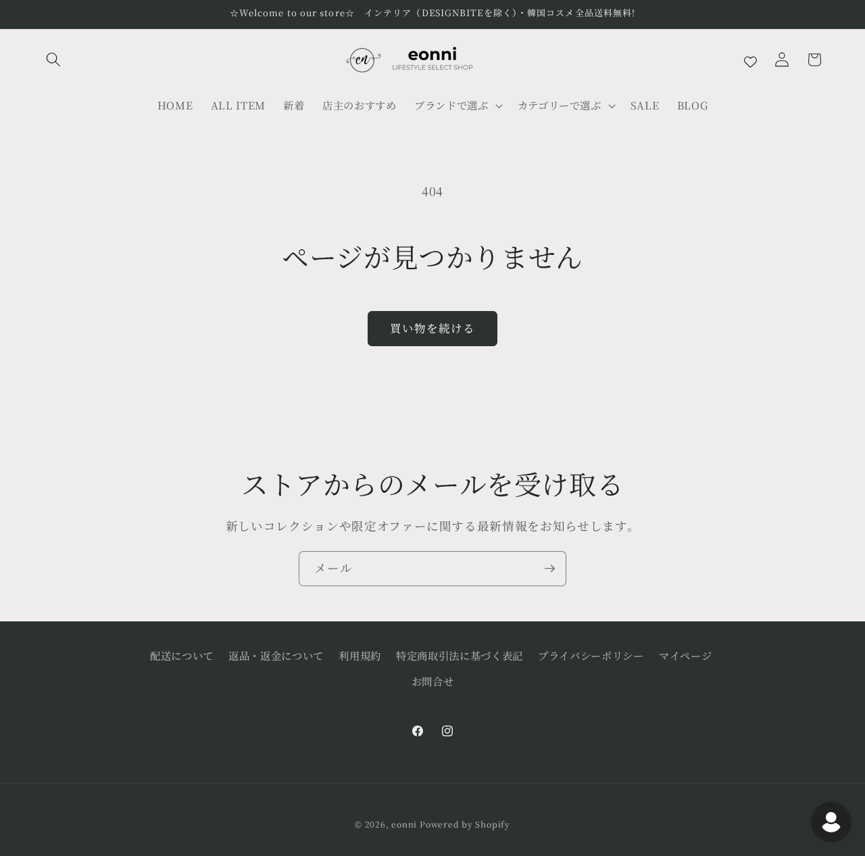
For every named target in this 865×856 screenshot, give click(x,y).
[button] (53, 59)
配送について (182, 655)
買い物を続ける (433, 328)
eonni (404, 824)
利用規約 (360, 655)
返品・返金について (276, 655)
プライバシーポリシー (591, 655)
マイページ (685, 655)
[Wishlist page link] (750, 59)
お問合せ (433, 680)
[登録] (549, 568)
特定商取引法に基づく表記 (459, 655)
